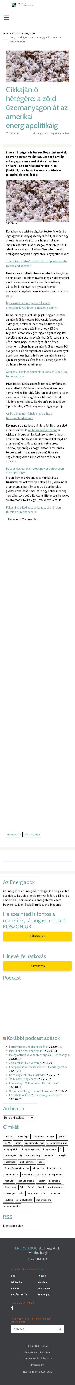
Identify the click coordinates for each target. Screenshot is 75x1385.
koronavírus (27, 1174)
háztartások (10, 1161)
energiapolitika (14, 834)
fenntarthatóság (32, 1155)
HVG (13, 1276)
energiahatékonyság (34, 1143)
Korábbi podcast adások (33, 1038)
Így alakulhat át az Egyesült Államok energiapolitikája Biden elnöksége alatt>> (32, 305)
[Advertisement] (37, 678)
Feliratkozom (37, 966)
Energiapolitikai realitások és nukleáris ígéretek (38, 1067)
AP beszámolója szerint (42, 430)
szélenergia (9, 1193)
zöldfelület (55, 1193)
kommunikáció (11, 1174)
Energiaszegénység (31, 1149)
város (43, 1193)
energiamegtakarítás (57, 1143)
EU (61, 1149)
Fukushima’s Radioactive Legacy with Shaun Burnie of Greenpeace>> (33, 510)
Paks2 (31, 1187)
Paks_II (40, 1187)
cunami (18, 1143)
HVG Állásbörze (19, 1294)
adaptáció (9, 1136)
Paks (22, 1187)
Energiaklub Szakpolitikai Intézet (52, 133)
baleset (50, 1136)
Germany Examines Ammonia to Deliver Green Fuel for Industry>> (37, 374)
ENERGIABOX (26, 1248)
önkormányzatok (12, 1206)
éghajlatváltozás (24, 1199)
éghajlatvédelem (43, 1199)
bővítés (61, 1136)
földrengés (61, 1155)
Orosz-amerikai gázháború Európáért (32, 1091)
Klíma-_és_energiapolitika (16, 1168)
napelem (41, 1180)
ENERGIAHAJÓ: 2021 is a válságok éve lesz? (35, 1095)
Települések (32, 1193)
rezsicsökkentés (55, 1187)
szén (21, 1193)
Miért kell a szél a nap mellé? (26, 1051)
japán (41, 1161)
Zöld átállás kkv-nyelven (24, 1063)
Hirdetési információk (38, 1346)
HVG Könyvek (45, 1288)
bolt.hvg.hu (44, 1294)
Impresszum (37, 1364)
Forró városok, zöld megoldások (28, 1047)
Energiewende (49, 1149)
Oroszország (10, 1187)
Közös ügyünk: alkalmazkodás (27, 1075)
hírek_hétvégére (32, 834)
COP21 (7, 1143)
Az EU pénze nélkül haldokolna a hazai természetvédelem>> (29, 416)
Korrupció (41, 1174)
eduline (15, 1288)
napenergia (54, 1180)
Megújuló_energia (26, 1180)
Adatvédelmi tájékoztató (37, 1352)
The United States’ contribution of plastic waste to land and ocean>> (36, 263)
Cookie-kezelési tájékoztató (38, 1358)
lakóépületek (55, 1174)
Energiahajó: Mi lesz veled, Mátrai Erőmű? (34, 1083)
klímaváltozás (54, 1168)
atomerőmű (38, 1136)
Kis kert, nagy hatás (25, 1079)
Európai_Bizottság (13, 1155)
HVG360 (42, 1276)
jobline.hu (16, 1282)
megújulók (9, 1180)
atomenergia (23, 1136)
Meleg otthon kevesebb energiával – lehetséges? (39, 1055)
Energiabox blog (13, 1226)
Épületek (8, 1199)
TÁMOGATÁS (37, 936)
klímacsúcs (38, 1168)
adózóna (42, 1282)
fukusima (48, 1155)
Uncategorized (28, 33)
